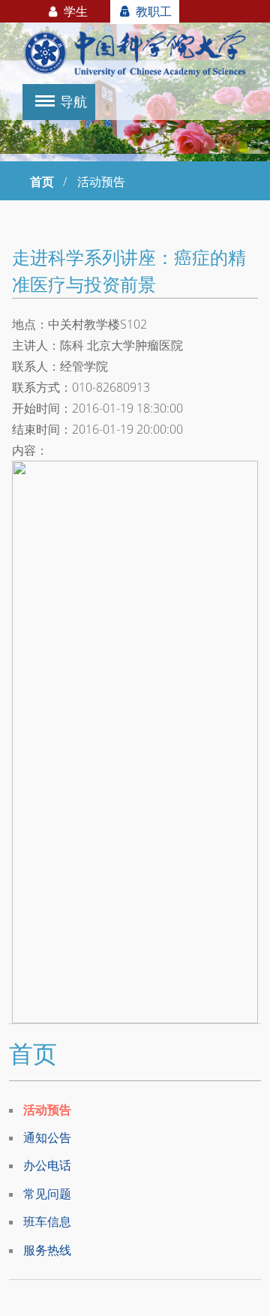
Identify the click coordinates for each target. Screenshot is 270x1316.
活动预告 (47, 1109)
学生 (74, 11)
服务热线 (47, 1250)
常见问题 (47, 1193)
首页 (42, 181)
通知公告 (47, 1137)
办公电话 (47, 1165)
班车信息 (47, 1221)
